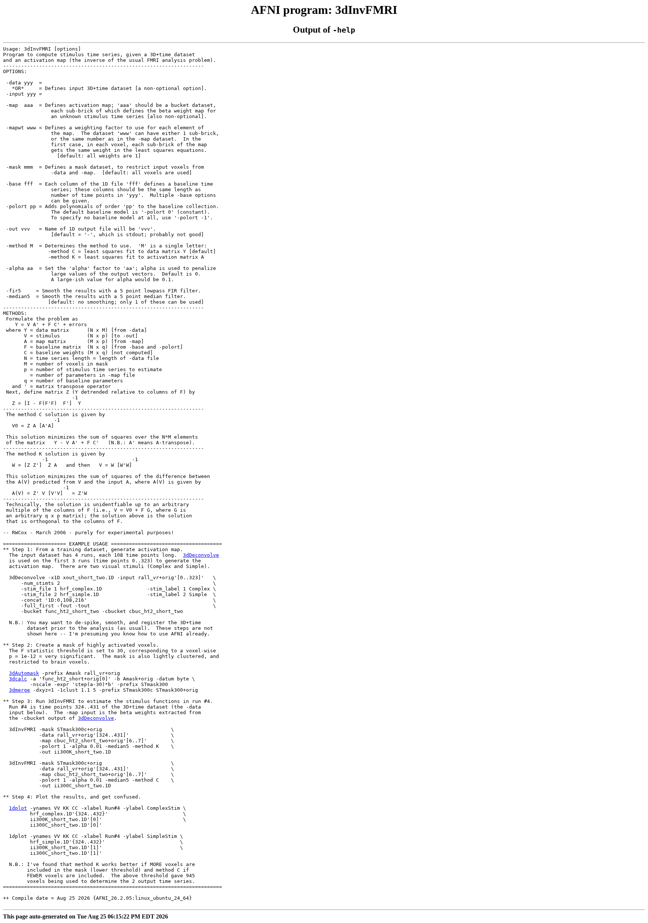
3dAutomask (24, 673)
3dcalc (18, 679)
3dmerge (19, 690)
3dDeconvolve (201, 555)
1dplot (18, 808)
